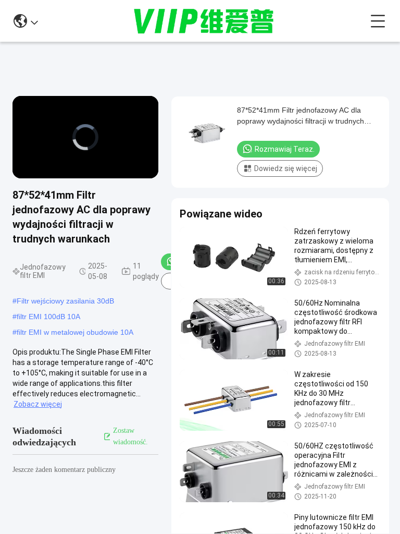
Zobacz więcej (38, 404)
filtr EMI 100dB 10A (48, 316)
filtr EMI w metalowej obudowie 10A (75, 332)
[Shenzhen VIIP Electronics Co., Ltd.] (204, 21)
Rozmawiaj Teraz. (285, 149)
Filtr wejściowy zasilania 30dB (65, 301)
